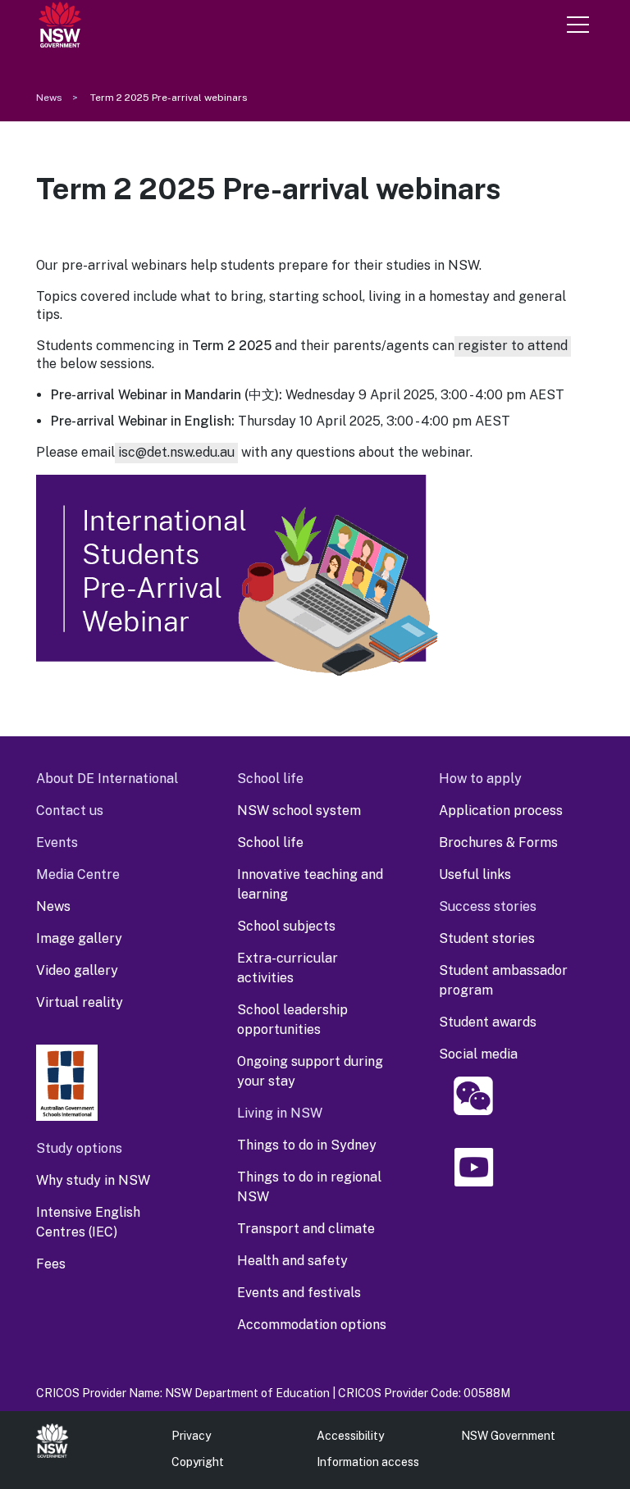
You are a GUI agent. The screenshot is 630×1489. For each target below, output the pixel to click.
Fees (51, 1264)
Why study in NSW (93, 1180)
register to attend (513, 345)
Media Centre (78, 874)
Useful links (475, 874)
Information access (368, 1462)
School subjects (286, 926)
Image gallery (79, 938)
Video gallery (77, 970)
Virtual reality (79, 1002)
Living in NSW (279, 1113)
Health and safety (292, 1260)
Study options (79, 1148)
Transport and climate (306, 1228)
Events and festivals (299, 1292)
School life (270, 778)
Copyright (197, 1462)
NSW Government (508, 1435)
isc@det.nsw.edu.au (176, 452)
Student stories (487, 938)
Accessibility (350, 1435)
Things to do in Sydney (307, 1145)
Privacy (191, 1435)
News (49, 97)
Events (57, 842)
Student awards (487, 1022)
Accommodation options (311, 1324)
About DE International (107, 778)
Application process (501, 810)
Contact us (69, 810)
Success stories (487, 906)
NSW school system (299, 810)
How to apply (480, 778)
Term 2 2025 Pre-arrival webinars (169, 97)
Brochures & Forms (498, 842)
